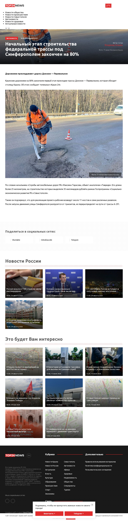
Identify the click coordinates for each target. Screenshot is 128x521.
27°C (108, 6)
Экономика (49, 494)
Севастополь (69, 462)
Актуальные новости (15, 24)
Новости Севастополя (16, 17)
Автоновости (11, 19)
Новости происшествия (16, 15)
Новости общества (14, 12)
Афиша (67, 470)
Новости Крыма (51, 462)
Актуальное (50, 470)
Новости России (51, 466)
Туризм (67, 490)
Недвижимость (70, 478)
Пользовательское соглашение (98, 470)
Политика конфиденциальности (98, 466)
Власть (48, 474)
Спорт (47, 490)
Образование (50, 482)
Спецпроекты (69, 486)
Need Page (27, 512)
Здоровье (68, 474)
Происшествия (51, 486)
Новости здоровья (14, 21)
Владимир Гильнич (114, 45)
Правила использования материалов (100, 462)
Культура (49, 478)
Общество (68, 482)
